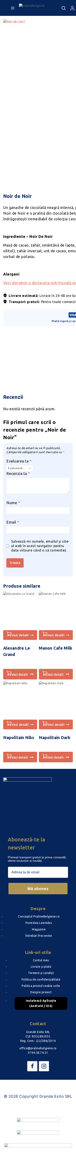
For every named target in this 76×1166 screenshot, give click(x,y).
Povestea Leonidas (39, 923)
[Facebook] (32, 1066)
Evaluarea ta (18, 461)
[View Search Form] (63, 8)
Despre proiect (41, 992)
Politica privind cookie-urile (41, 986)
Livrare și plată (41, 966)
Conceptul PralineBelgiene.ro (39, 916)
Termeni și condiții (41, 973)
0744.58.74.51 (38, 1052)
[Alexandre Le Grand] (20, 611)
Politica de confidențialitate (41, 979)
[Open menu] (13, 8)
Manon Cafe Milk (55, 648)
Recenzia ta (18, 473)
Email (12, 522)
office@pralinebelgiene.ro (38, 1048)
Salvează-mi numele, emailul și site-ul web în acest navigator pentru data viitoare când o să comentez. (40, 545)
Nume (13, 503)
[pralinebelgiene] (40, 8)
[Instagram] (44, 1066)
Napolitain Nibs (18, 737)
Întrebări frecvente (39, 935)
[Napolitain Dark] (56, 700)
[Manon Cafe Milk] (56, 611)
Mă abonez (38, 888)
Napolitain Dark (55, 737)
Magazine (39, 929)
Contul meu (41, 960)
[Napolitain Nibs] (20, 700)
